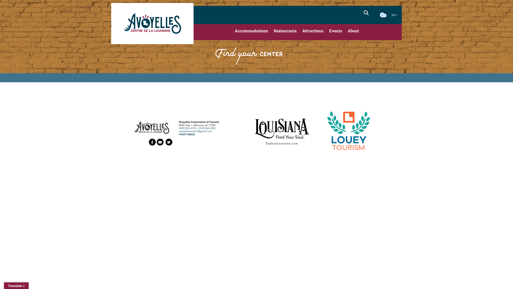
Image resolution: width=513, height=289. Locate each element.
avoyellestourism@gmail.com (195, 131)
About (353, 30)
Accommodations (251, 30)
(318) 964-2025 (207, 128)
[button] (366, 13)
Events (335, 30)
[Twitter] (169, 142)
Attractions (312, 30)
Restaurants (285, 30)
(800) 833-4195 (187, 128)
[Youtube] (160, 142)
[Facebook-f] (152, 142)
